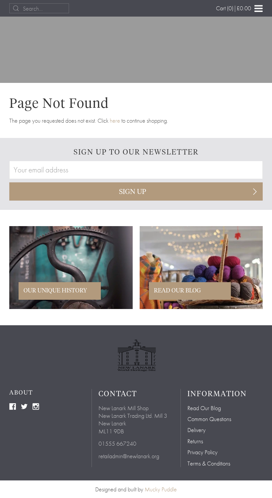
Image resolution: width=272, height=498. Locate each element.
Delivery (196, 430)
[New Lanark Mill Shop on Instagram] (36, 405)
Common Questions (209, 419)
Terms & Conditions (208, 463)
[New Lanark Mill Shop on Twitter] (24, 405)
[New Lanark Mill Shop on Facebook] (12, 405)
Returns (195, 441)
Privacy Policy (202, 452)
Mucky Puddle (161, 489)
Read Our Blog (204, 408)
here (115, 120)
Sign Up (132, 192)
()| (233, 8)
